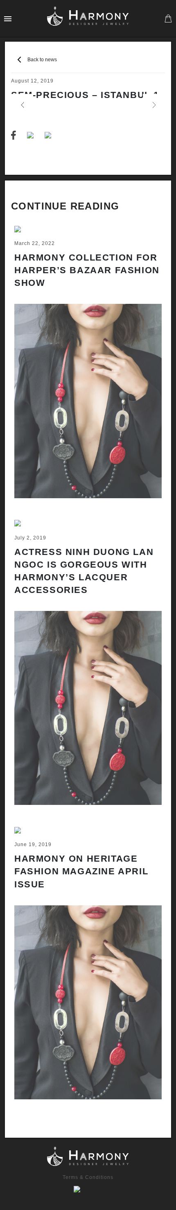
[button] (22, 105)
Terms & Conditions (88, 1177)
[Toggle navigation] (8, 18)
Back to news (42, 59)
